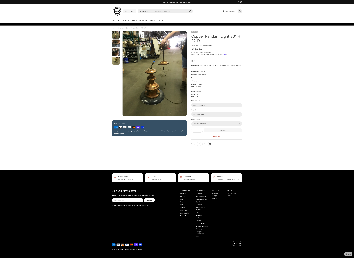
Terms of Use (136, 205)
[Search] (190, 11)
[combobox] (165, 11)
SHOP (126, 11)
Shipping (194, 52)
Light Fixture (208, 45)
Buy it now (216, 136)
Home (114, 28)
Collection (121, 28)
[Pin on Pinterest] (210, 144)
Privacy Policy (145, 205)
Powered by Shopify (136, 249)
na (197, 45)
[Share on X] (204, 144)
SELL (132, 11)
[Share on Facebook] (199, 144)
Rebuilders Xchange (123, 249)
